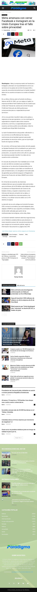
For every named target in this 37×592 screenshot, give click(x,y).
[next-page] (5, 315)
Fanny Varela (7, 30)
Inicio (3, 12)
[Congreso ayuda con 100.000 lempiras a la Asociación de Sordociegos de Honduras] (5, 350)
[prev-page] (3, 315)
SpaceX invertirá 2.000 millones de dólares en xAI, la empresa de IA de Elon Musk (22, 300)
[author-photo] (18, 274)
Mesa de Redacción (7, 344)
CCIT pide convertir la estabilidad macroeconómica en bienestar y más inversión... (22, 471)
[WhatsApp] (20, 34)
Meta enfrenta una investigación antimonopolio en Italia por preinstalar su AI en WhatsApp (22, 292)
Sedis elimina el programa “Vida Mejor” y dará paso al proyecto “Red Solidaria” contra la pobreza (27, 257)
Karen (3, 394)
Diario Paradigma (13, 234)
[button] (3, 8)
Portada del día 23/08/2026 (19, 452)
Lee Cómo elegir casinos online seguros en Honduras (18, 231)
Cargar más (18, 437)
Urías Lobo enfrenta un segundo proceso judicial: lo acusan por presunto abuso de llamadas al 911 (22, 378)
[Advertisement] (18, 70)
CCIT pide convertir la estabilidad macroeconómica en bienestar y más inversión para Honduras (16, 340)
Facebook (21, 234)
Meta (26, 234)
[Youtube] (28, 583)
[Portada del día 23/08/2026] (6, 455)
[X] (13, 34)
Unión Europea (12, 236)
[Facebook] (9, 34)
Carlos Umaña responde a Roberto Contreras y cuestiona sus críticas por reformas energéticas (21, 358)
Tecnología (8, 12)
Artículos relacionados (9, 285)
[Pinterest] (16, 34)
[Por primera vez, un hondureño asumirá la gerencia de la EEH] (6, 494)
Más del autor (21, 285)
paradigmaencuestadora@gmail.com (22, 572)
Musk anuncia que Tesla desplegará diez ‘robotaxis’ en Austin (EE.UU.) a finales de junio (23, 308)
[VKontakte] (23, 583)
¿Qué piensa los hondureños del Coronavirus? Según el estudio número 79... (23, 501)
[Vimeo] (18, 583)
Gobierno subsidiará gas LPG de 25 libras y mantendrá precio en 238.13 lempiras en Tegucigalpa (10, 257)
